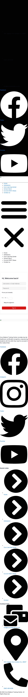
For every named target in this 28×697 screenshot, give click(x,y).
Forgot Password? (21, 302)
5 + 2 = (5, 297)
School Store (8, 189)
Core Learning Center (10, 187)
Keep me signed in (9, 302)
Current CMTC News (10, 191)
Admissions (7, 185)
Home (5, 183)
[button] (14, 223)
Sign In (14, 308)
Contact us (7, 192)
